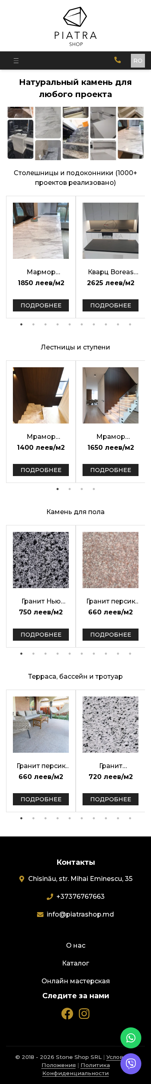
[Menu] (16, 60)
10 (130, 324)
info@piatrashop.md (80, 914)
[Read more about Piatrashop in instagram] (84, 1014)
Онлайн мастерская (75, 981)
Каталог (75, 963)
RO (138, 60)
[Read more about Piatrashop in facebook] (67, 1014)
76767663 (80, 896)
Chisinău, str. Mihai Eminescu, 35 (80, 879)
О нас (75, 945)
